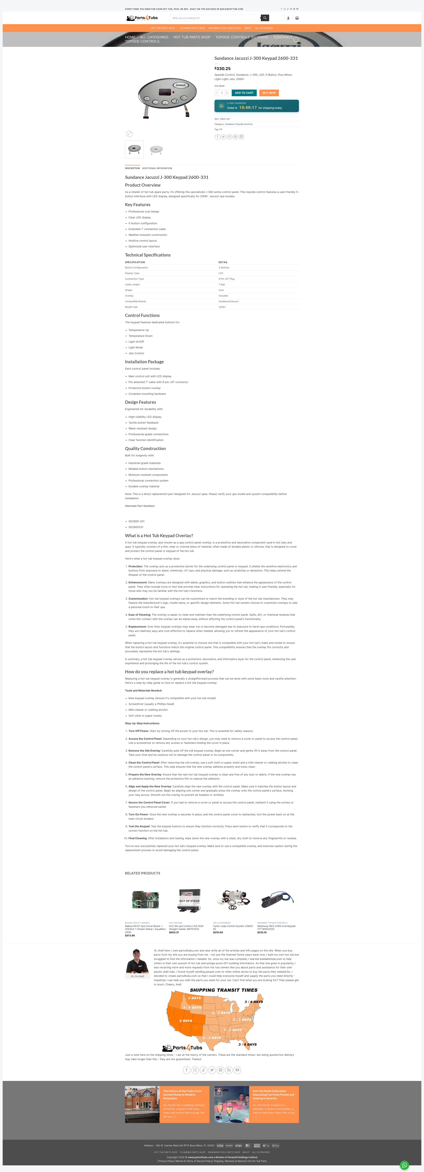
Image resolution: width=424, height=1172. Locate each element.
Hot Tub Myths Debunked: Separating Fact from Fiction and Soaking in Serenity (273, 1094)
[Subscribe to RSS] (229, 1070)
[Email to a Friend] (229, 137)
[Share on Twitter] (223, 137)
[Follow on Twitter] (291, 9)
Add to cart (244, 92)
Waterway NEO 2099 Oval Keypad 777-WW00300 (276, 928)
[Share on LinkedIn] (241, 137)
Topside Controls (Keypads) (242, 37)
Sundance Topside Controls (239, 124)
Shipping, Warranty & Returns (230, 1161)
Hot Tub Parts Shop (163, 28)
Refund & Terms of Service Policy (194, 1161)
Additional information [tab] (157, 168)
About (248, 28)
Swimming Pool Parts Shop (225, 28)
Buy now (269, 92)
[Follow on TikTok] (288, 9)
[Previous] (131, 95)
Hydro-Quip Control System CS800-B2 (233, 928)
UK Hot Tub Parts (257, 1161)
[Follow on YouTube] (297, 9)
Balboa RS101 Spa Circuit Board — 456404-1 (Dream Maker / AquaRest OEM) (145, 929)
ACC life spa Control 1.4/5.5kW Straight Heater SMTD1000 (186, 928)
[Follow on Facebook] (281, 9)
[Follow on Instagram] (285, 9)
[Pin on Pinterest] (235, 137)
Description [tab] (132, 168)
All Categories (264, 28)
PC (220, 129)
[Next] (204, 95)
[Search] (265, 18)
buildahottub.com (271, 959)
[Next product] (295, 39)
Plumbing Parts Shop (192, 28)
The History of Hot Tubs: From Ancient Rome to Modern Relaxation (182, 1094)
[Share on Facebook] (217, 137)
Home (130, 37)
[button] (288, 18)
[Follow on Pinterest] (294, 9)
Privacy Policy (166, 1161)
